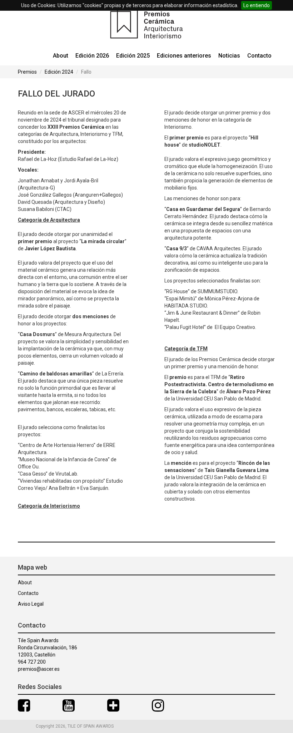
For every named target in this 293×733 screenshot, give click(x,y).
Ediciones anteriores (184, 55)
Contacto (259, 55)
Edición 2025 (133, 55)
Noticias (229, 55)
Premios (27, 72)
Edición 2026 (92, 55)
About (60, 55)
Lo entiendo (256, 5)
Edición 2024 (59, 72)
